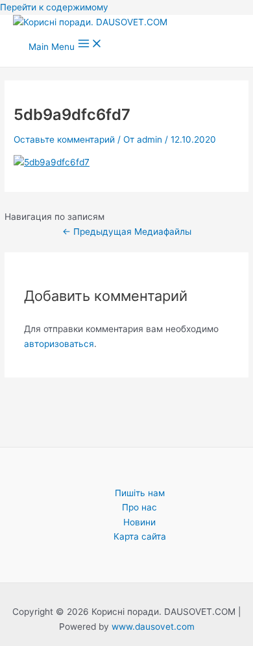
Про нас (139, 507)
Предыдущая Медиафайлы (126, 231)
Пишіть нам (140, 493)
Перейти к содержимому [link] (54, 7)
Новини (139, 522)
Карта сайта (140, 536)
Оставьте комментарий (64, 139)
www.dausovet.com (153, 626)
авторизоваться (59, 344)
